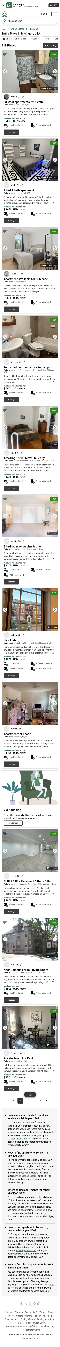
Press (11, 1316)
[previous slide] (7, 71)
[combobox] (27, 21)
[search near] (5, 21)
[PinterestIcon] (34, 1304)
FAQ (35, 1312)
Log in (44, 14)
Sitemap (19, 1312)
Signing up (40, 1210)
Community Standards (16, 1326)
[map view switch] (30, 1094)
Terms (28, 1312)
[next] (55, 21)
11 (40, 1100)
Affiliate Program (24, 1316)
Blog (50, 1316)
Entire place (20, 39)
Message (11, 132)
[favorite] (5, 54)
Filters (46, 39)
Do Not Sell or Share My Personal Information (30, 1334)
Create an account (28, 1176)
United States (17, 29)
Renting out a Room (46, 1319)
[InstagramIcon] (39, 1304)
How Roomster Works (30, 1330)
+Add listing (50, 45)
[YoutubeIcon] (30, 1304)
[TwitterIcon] (25, 1304)
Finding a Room (28, 1319)
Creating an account (17, 1138)
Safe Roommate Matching (41, 1326)
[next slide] (52, 71)
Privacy (51, 1312)
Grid (8, 39)
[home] (4, 29)
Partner (9, 1312)
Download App (11, 1319)
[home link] (4, 14)
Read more (13, 823)
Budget (34, 39)
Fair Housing (39, 1316)
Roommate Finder (22, 1323)
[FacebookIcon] (21, 1304)
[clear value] (49, 21)
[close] (3, 5)
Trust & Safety (39, 1323)
